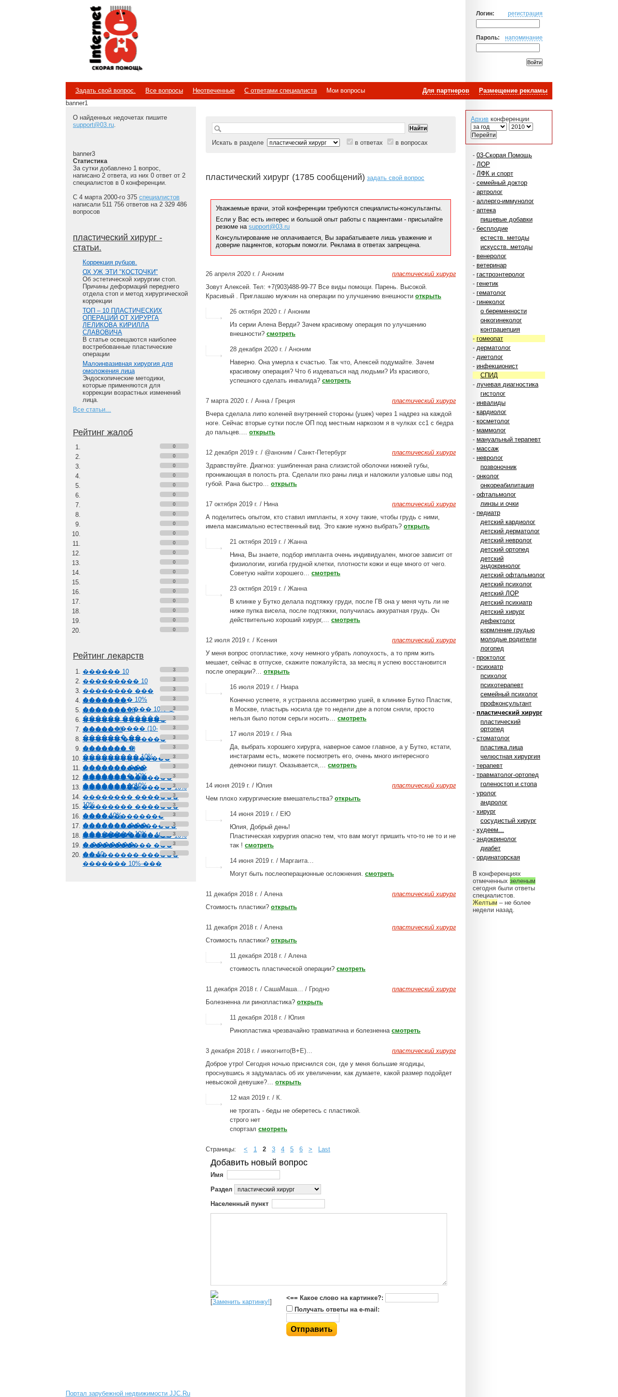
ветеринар (491, 265)
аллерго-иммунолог (505, 201)
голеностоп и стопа (508, 784)
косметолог (493, 421)
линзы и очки (499, 503)
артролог (490, 191)
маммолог (491, 430)
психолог (493, 675)
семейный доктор (502, 182)
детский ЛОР (499, 593)
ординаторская (498, 857)
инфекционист (497, 366)
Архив (480, 119)
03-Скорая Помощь (504, 155)
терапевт (490, 765)
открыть (428, 296)
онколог (488, 476)
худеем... (490, 829)
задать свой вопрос (395, 177)
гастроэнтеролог (501, 274)
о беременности (503, 311)
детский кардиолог (507, 522)
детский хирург (502, 611)
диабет (490, 848)
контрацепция (500, 329)
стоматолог (493, 738)
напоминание (524, 37)
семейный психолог (509, 694)
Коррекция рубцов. (110, 262)
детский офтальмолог (512, 575)
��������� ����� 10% (135, 787)
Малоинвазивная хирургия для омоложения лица (128, 367)
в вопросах (411, 142)
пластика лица (501, 747)
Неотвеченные (214, 90)
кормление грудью (507, 630)
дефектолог (497, 620)
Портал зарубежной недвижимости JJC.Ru (128, 1393)
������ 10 (106, 671)
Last (324, 1149)
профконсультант (506, 703)
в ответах (369, 142)
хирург (486, 811)
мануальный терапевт (509, 439)
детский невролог (506, 540)
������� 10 (109, 710)
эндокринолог (497, 839)
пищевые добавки (506, 219)
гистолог (493, 393)
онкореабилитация (507, 485)
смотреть (281, 333)
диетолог (490, 356)
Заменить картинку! (241, 1301)
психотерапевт (501, 685)
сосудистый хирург (508, 820)
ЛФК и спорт (495, 173)
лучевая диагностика (507, 384)
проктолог (491, 657)
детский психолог (506, 584)
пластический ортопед (500, 725)
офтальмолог (496, 494)
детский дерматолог (510, 531)
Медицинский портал (115, 39)
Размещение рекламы (513, 90)
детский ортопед (504, 549)
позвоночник (498, 466)
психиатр (490, 666)
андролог (493, 802)
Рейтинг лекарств (108, 656)
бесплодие (492, 228)
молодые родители (508, 639)
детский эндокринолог (500, 562)
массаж (488, 448)
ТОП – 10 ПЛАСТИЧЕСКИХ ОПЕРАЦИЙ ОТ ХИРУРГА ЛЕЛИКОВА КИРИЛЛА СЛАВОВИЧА (122, 321)
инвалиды (491, 402)
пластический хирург (509, 712)
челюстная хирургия (510, 756)
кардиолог (491, 411)
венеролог (491, 256)
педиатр (488, 512)
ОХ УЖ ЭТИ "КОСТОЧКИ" (120, 272)
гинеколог (491, 301)
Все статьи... (92, 409)
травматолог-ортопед (508, 774)
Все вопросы (164, 90)
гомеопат (490, 338)
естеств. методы (504, 237)
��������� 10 (115, 681)
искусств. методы (506, 246)
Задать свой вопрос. (105, 90)
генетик (487, 283)
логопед (492, 648)
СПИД (489, 375)
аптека (486, 210)
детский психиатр (506, 602)
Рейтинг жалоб (103, 432)
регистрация (525, 13)
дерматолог (494, 347)
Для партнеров (445, 90)
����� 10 (103, 729)
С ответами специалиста (280, 90)
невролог (490, 457)
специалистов (159, 197)
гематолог (491, 292)
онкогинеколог (501, 320)
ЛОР (483, 164)
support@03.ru (93, 124)
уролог (486, 793)
